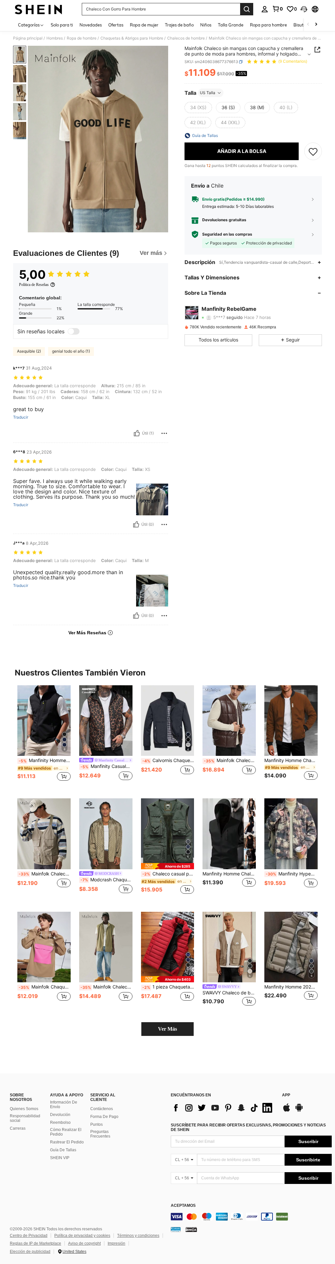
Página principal (28, 38)
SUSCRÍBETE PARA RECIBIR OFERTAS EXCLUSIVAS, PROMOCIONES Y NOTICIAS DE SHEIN (248, 1127)
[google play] (299, 1110)
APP (286, 1095)
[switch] (73, 331)
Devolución (60, 1114)
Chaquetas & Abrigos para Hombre (131, 38)
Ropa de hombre (82, 38)
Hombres (54, 38)
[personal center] (265, 9)
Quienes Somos (24, 1108)
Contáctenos (101, 1108)
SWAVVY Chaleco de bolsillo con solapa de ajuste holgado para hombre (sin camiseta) (229, 992)
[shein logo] (38, 9)
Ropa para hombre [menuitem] (268, 24)
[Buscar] (246, 9)
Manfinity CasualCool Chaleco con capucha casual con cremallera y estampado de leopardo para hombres (106, 766)
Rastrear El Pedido (67, 1142)
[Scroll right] (316, 24)
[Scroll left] (308, 24)
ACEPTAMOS (183, 1206)
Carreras (18, 1128)
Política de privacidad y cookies (82, 1235)
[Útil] (137, 433)
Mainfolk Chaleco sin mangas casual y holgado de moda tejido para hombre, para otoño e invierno (45, 873)
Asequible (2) (29, 351)
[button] (304, 9)
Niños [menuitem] (205, 24)
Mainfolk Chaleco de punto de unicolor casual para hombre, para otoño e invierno (230, 760)
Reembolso (60, 1122)
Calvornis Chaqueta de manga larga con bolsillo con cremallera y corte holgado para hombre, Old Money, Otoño (168, 760)
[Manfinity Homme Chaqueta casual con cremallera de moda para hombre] (291, 720)
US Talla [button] (207, 92)
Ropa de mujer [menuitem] (144, 24)
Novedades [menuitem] (90, 24)
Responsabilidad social (25, 1118)
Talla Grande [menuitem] (230, 24)
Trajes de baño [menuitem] (179, 24)
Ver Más (167, 1029)
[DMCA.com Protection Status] (191, 1229)
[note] (167, 866)
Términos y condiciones (138, 1235)
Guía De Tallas (63, 1150)
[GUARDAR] (313, 151)
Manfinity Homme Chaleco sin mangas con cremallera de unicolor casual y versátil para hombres (45, 760)
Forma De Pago (104, 1116)
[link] (277, 9)
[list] (223, 1108)
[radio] (198, 107)
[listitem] (44, 737)
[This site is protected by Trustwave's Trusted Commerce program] (176, 1229)
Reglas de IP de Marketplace (35, 1243)
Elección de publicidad (30, 1251)
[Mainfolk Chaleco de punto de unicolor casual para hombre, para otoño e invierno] (229, 720)
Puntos (96, 1124)
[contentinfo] (251, 1217)
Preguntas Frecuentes (100, 1134)
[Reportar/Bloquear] (164, 433)
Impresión (116, 1243)
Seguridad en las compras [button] (227, 234)
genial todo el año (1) (71, 351)
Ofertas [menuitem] (115, 24)
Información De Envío (63, 1104)
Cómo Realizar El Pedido (65, 1132)
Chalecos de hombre (186, 38)
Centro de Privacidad (28, 1235)
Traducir (20, 417)
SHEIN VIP (59, 1158)
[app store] (286, 1110)
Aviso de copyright (84, 1243)
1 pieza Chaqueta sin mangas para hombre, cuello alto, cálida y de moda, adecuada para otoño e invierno (168, 987)
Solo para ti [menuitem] (62, 24)
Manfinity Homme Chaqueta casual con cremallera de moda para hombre (291, 760)
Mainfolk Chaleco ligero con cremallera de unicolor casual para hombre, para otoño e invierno (106, 987)
